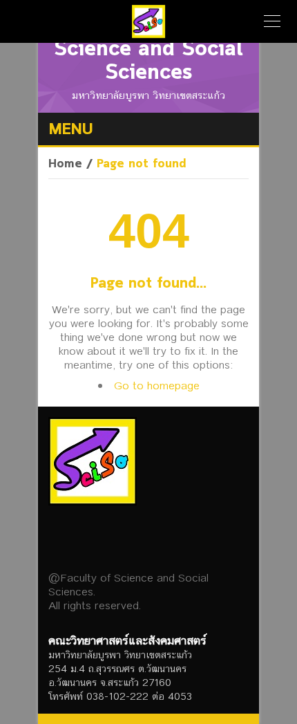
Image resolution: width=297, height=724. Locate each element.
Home (65, 164)
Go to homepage (157, 385)
